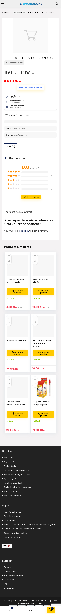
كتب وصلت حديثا (10, 478)
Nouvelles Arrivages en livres (17, 474)
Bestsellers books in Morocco (17, 487)
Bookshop (8, 457)
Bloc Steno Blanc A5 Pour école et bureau (42, 343)
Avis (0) (10, 146)
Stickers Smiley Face (16, 340)
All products (19, 12)
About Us (8, 567)
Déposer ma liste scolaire (16, 533)
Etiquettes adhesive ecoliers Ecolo (16, 280)
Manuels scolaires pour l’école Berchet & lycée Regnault (30, 524)
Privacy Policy (10, 571)
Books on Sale (10, 491)
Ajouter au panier (17, 291)
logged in (24, 230)
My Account (9, 588)
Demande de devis (13, 537)
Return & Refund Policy (14, 575)
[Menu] (3, 3)
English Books (10, 466)
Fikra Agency (38, 603)
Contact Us (9, 579)
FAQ (6, 584)
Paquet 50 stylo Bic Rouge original (41, 403)
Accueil (5, 12)
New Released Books (13, 483)
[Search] (56, 3)
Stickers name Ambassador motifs (16, 403)
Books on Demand (12, 495)
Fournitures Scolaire (13, 516)
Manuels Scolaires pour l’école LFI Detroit (22, 528)
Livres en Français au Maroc (16, 470)
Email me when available (30, 87)
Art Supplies (9, 520)
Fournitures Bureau (12, 512)
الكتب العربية (9, 461)
